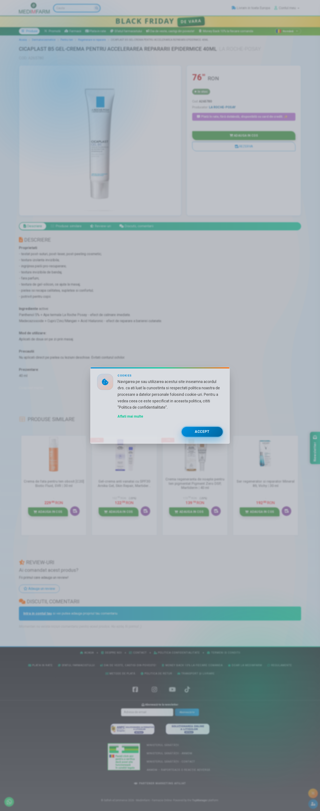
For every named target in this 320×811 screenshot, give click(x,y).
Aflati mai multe (130, 417)
